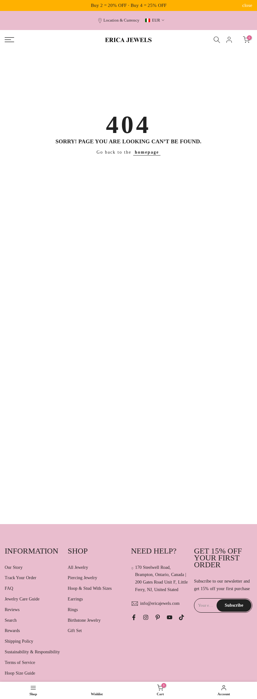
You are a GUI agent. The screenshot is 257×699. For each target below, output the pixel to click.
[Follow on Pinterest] (157, 617)
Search (11, 620)
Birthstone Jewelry (84, 620)
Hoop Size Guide (20, 673)
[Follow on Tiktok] (181, 617)
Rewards (12, 630)
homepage (147, 152)
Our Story (14, 567)
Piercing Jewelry (82, 577)
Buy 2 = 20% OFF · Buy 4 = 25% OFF (128, 5)
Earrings (75, 599)
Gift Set (75, 630)
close (10, 5)
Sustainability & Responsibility (32, 652)
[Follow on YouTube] (169, 617)
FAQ (9, 588)
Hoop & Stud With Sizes (90, 588)
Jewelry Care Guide (22, 599)
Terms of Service (20, 662)
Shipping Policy (19, 641)
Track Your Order (20, 577)
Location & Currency (121, 20)
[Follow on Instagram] (146, 617)
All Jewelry (78, 567)
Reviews (12, 609)
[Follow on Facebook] (134, 617)
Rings (73, 609)
